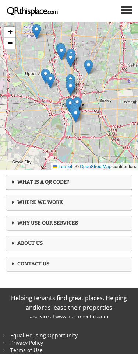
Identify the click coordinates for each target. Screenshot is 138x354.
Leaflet (64, 166)
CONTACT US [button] (33, 264)
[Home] (36, 11)
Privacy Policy (26, 342)
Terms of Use (26, 350)
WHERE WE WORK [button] (40, 202)
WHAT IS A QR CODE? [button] (43, 182)
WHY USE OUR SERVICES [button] (47, 223)
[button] (75, 115)
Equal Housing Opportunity (44, 335)
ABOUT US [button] (30, 243)
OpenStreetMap (96, 166)
